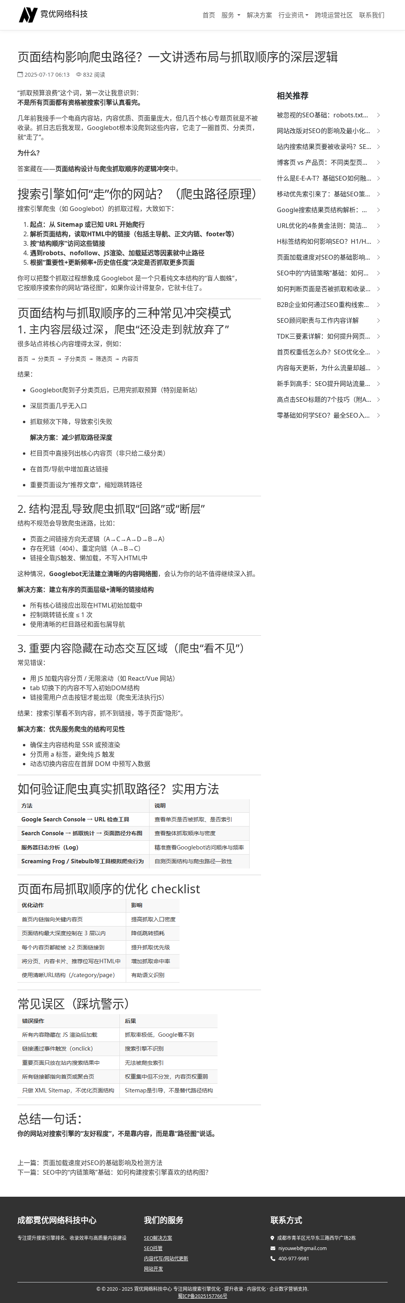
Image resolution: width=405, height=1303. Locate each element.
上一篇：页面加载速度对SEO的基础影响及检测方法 (90, 1162)
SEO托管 (153, 1248)
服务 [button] (228, 15)
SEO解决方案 (158, 1238)
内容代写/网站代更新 (166, 1258)
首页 (208, 15)
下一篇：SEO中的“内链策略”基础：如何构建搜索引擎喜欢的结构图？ (114, 1172)
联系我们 (371, 15)
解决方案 (259, 15)
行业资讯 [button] (291, 15)
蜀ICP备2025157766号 (202, 1296)
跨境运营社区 (334, 15)
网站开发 (153, 1268)
